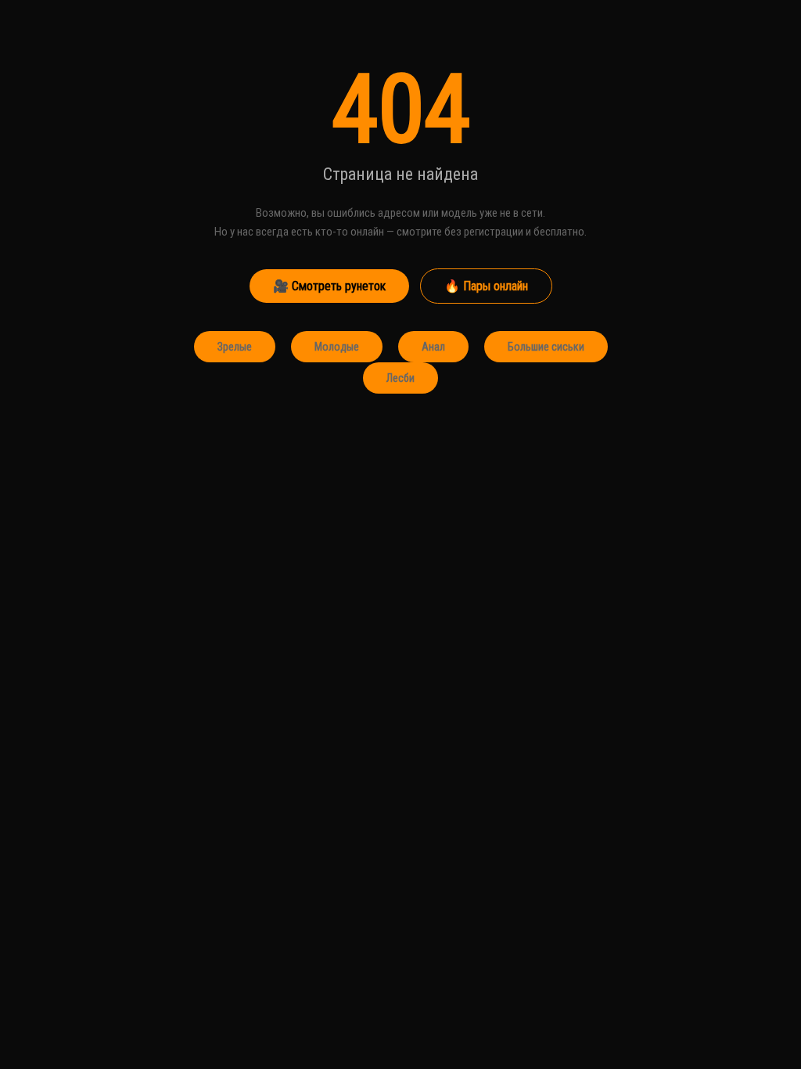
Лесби (400, 378)
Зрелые (234, 346)
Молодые (336, 346)
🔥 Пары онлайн (486, 286)
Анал (433, 346)
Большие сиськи (546, 346)
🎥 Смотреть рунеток (329, 286)
